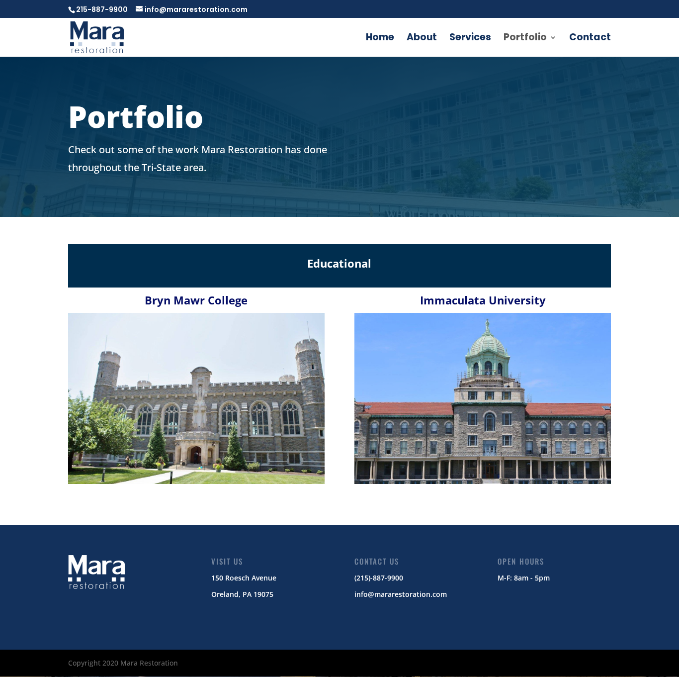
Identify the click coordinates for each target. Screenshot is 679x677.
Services (470, 39)
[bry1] (196, 481)
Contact (590, 39)
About (422, 39)
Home (380, 39)
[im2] (482, 481)
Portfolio (525, 39)
